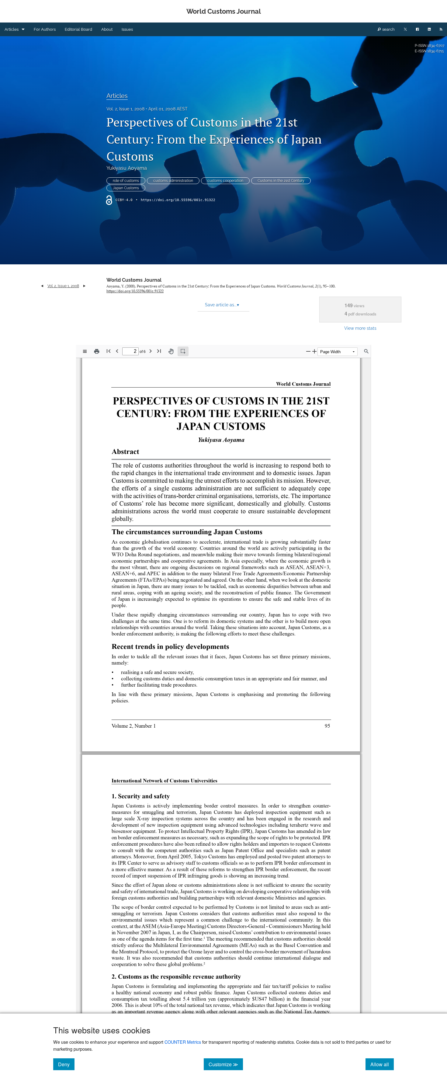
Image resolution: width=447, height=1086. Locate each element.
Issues (127, 29)
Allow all (382, 1064)
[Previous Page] (117, 351)
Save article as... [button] (222, 304)
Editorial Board (78, 29)
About (107, 29)
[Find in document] (366, 351)
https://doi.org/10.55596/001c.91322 (178, 200)
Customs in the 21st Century (281, 181)
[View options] (85, 351)
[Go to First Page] (108, 351)
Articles (12, 29)
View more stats (360, 328)
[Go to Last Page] (159, 351)
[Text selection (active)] (183, 351)
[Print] (96, 351)
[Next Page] (150, 351)
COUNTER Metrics (183, 1042)
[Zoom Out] (308, 351)
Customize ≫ (226, 1064)
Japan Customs (126, 188)
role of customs (126, 181)
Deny (66, 1064)
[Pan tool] (170, 351)
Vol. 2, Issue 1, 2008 (125, 108)
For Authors (45, 29)
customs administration (173, 181)
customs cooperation (225, 181)
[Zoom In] (314, 351)
